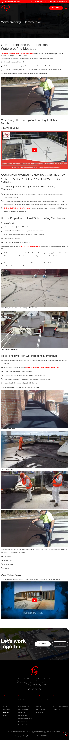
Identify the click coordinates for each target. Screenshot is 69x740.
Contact (5, 715)
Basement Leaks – (23, 712)
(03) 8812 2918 (38, 731)
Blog (54, 699)
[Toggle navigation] (66, 8)
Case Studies (6, 709)
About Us (5, 703)
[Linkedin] (32, 689)
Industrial (38, 706)
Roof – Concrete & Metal (25, 724)
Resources (6, 712)
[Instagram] (36, 689)
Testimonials (56, 709)
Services (5, 706)
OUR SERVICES (60, 644)
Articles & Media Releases (60, 706)
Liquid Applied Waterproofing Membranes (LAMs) (17, 53)
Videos (55, 703)
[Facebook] (28, 689)
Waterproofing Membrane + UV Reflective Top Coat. (42, 367)
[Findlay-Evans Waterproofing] (5, 8)
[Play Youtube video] (34, 150)
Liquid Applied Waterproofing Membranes (17, 208)
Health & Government (42, 699)
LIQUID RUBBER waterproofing (30, 246)
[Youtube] (40, 689)
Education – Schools (41, 703)
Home (4, 699)
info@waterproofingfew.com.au (20, 731)
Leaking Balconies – (24, 703)
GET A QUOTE (56, 7)
